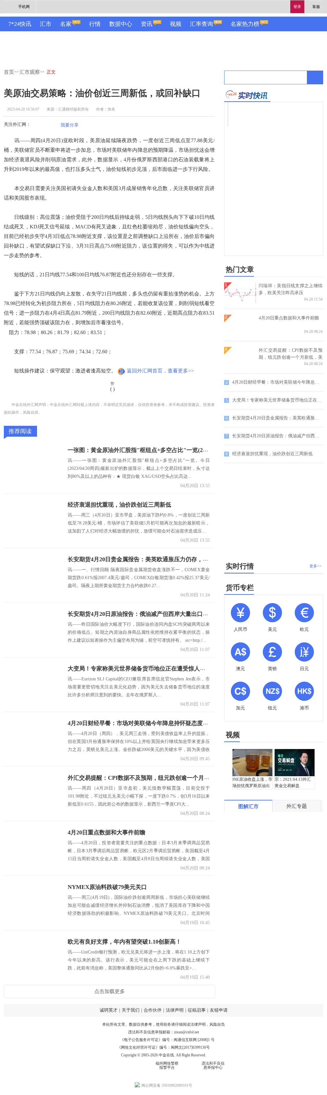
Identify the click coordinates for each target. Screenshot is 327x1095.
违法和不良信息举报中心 (213, 1065)
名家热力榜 (245, 24)
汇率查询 (201, 24)
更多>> (315, 566)
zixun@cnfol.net (186, 1032)
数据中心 (120, 24)
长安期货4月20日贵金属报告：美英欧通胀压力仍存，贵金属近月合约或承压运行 (170, 559)
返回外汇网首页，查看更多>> (160, 370)
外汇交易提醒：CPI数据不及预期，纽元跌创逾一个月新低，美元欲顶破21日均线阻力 (176, 778)
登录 (297, 6)
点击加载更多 (109, 991)
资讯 (146, 24)
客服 (316, 6)
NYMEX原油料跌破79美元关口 (107, 887)
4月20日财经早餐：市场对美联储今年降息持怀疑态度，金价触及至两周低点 (164, 723)
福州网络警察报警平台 (167, 1065)
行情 (95, 24)
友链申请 (219, 1010)
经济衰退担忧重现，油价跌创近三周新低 (119, 505)
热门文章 (240, 269)
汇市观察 (29, 72)
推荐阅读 (20, 431)
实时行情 (240, 566)
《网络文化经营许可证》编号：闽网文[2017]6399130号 (163, 1047)
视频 (175, 24)
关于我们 (131, 1010)
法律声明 (175, 1010)
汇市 (45, 24)
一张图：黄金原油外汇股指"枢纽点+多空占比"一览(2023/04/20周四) (154, 450)
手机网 (24, 6)
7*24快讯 (19, 24)
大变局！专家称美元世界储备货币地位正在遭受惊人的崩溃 (142, 668)
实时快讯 (247, 95)
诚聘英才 (109, 1010)
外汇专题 (296, 806)
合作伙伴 (153, 1010)
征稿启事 (197, 1010)
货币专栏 (240, 588)
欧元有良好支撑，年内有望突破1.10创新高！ (124, 941)
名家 (66, 24)
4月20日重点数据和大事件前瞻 (106, 832)
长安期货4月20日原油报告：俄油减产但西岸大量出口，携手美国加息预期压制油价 (173, 614)
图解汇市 (248, 806)
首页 (9, 72)
